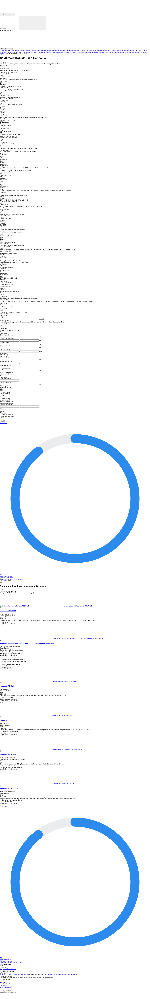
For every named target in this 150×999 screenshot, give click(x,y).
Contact (13, 969)
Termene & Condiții (6, 974)
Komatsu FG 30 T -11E (9, 789)
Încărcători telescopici (36, 50)
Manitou (137, 52)
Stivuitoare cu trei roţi (92, 50)
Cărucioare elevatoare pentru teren (34, 52)
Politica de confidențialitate (20, 974)
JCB (116, 52)
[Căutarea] (32, 23)
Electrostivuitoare (116, 50)
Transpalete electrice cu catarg (76, 50)
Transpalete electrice (128, 50)
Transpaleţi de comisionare (85, 52)
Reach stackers (72, 52)
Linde (133, 52)
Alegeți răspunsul (6, 668)
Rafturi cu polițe (50, 52)
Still (145, 52)
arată (2, 421)
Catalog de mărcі (72, 974)
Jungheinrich (122, 52)
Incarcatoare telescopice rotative (13, 52)
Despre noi (3, 969)
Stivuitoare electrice (60, 50)
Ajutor (9, 969)
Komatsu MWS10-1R (8, 754)
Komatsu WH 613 (7, 686)
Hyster (113, 52)
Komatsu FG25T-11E (8, 611)
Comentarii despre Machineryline (56, 974)
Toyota (2, 54)
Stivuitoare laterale (61, 52)
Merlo (142, 52)
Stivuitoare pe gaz (104, 50)
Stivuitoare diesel (48, 50)
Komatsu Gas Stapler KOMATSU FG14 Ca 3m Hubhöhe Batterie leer (27, 643)
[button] (75, 39)
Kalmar (129, 52)
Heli (109, 52)
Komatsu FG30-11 (7, 720)
